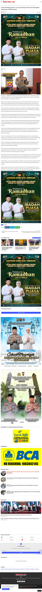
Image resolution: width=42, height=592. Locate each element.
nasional (5, 5)
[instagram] (22, 571)
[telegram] (24, 571)
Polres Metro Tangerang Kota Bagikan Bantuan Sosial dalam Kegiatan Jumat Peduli (22, 475)
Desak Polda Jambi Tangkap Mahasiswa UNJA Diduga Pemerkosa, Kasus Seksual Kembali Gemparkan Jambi (23, 482)
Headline (2, 559)
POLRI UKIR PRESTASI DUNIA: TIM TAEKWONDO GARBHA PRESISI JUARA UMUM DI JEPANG (34, 248)
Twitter (13, 227)
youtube (32, 529)
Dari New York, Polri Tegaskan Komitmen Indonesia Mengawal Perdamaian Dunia (20, 248)
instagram (11, 529)
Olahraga (22, 559)
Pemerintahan (27, 559)
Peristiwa (36, 559)
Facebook (7, 227)
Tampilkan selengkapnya (36, 237)
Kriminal (14, 559)
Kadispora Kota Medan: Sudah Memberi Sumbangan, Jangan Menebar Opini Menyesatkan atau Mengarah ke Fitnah (20, 508)
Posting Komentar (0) (21, 312)
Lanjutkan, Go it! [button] (5, 589)
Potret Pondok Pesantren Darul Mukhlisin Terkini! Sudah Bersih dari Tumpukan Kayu (22, 468)
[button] (41, 2)
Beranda (2, 5)
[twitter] (19, 571)
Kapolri (10, 559)
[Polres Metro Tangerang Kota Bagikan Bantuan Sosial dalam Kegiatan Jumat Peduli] (3, 476)
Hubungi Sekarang (10, 586)
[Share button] (21, 227)
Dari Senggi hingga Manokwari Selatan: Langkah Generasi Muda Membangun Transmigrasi (7, 248)
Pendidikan (32, 559)
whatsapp (32, 527)
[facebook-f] (17, 571)
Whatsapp (17, 227)
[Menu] (1, 2)
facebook (11, 527)
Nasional (18, 559)
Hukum (6, 559)
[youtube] (21, 571)
